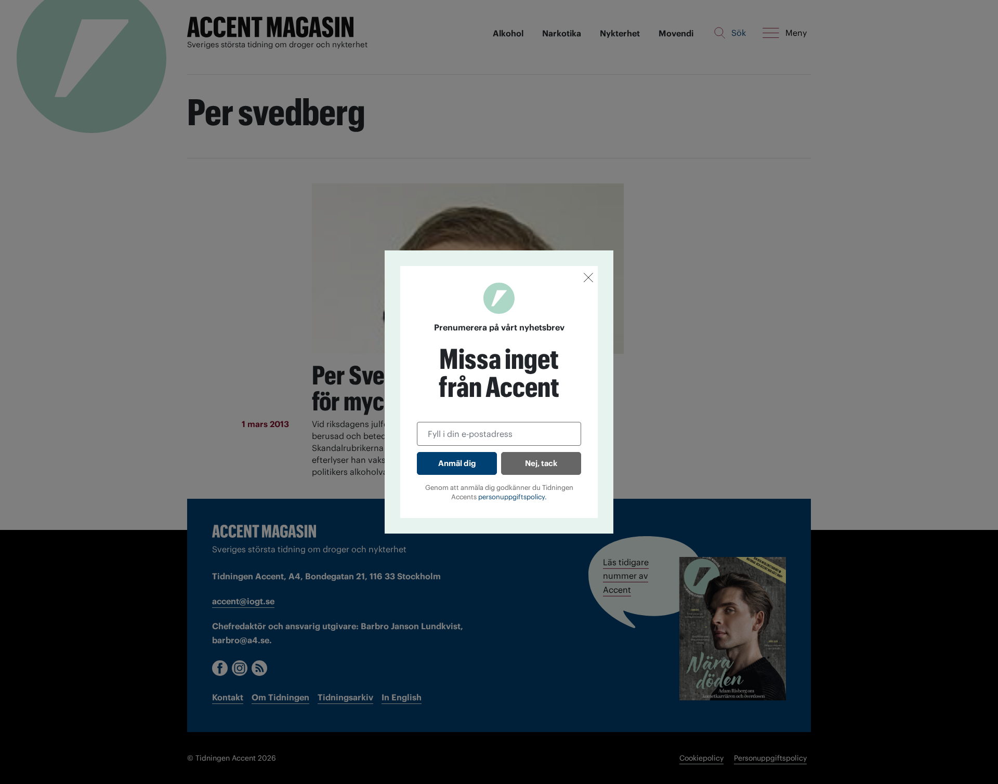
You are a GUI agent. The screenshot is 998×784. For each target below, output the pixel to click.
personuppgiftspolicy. (512, 497)
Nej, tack (541, 463)
